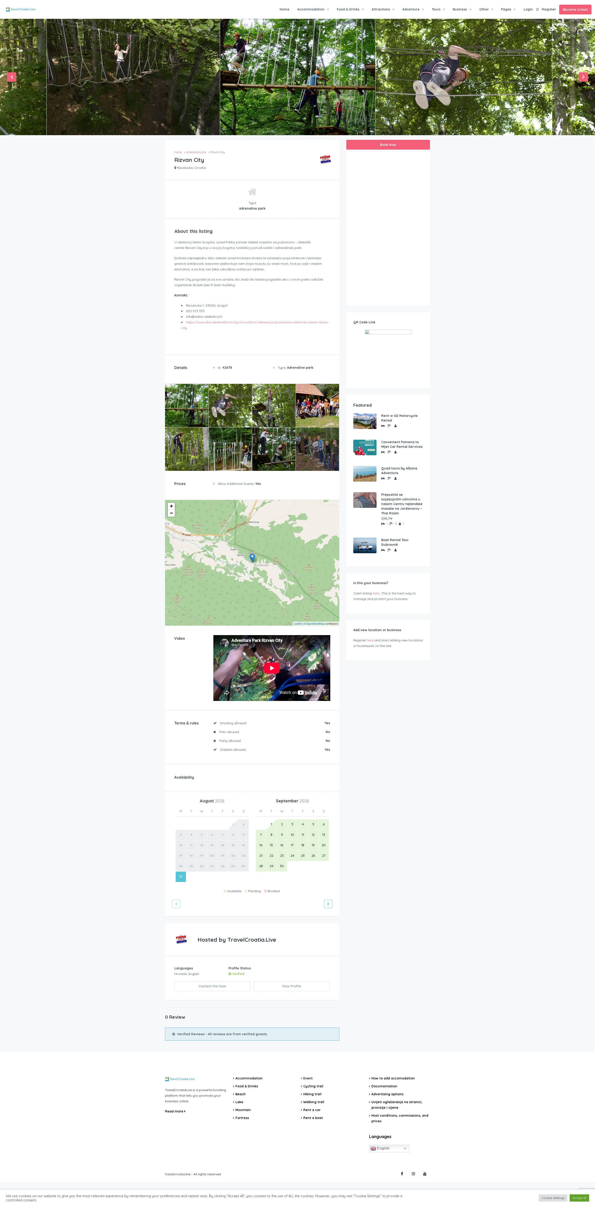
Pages (506, 9)
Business (460, 9)
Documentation (384, 1086)
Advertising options (387, 1094)
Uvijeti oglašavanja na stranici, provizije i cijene (396, 1105)
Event (308, 1078)
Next (583, 77)
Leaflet (297, 623)
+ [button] (171, 506)
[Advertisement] (388, 228)
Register (549, 9)
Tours (436, 9)
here (376, 593)
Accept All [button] (579, 1198)
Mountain (243, 1110)
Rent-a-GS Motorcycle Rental (399, 418)
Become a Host (575, 9)
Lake (239, 1102)
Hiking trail (312, 1094)
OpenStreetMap (315, 623)
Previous (11, 77)
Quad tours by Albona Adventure (399, 470)
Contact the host (212, 986)
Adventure (411, 9)
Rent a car (312, 1110)
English (383, 1148)
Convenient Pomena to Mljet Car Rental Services (402, 444)
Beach (240, 1094)
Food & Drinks (348, 9)
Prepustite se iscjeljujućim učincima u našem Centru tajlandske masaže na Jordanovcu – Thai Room (402, 503)
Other (484, 9)
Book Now (388, 145)
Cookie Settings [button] (553, 1198)
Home (284, 9)
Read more (174, 1111)
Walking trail (313, 1102)
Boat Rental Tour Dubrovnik (395, 542)
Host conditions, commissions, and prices (399, 1118)
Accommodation (310, 9)
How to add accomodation (393, 1078)
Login (528, 9)
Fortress (242, 1118)
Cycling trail (313, 1086)
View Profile (291, 986)
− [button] (171, 513)
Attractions (381, 9)
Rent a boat (313, 1118)
